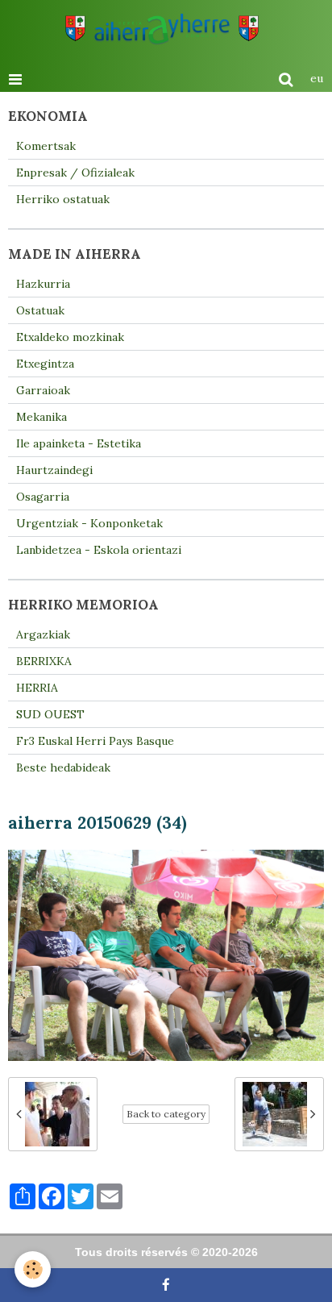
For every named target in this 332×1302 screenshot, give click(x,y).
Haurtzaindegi (54, 470)
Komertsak (46, 146)
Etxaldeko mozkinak (70, 337)
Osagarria (42, 496)
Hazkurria (43, 284)
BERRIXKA (44, 661)
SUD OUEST (50, 714)
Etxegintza (45, 363)
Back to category (166, 1114)
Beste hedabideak (63, 767)
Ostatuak (40, 310)
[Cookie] (33, 1269)
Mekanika (41, 417)
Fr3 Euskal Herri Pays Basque (95, 741)
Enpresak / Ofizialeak (75, 172)
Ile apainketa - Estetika (78, 443)
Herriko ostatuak (63, 199)
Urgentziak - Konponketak (89, 523)
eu (316, 78)
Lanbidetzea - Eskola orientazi (98, 550)
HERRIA (37, 687)
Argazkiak (43, 634)
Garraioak (43, 390)
